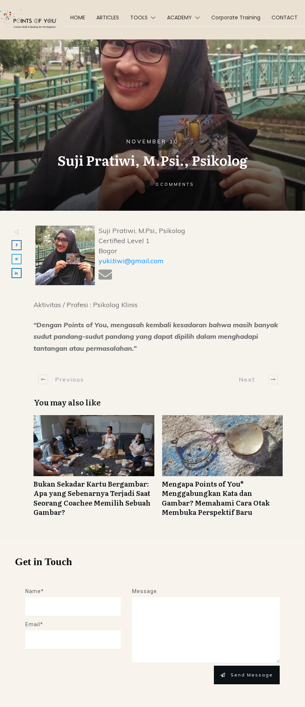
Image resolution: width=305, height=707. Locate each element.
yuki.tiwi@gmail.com (131, 261)
